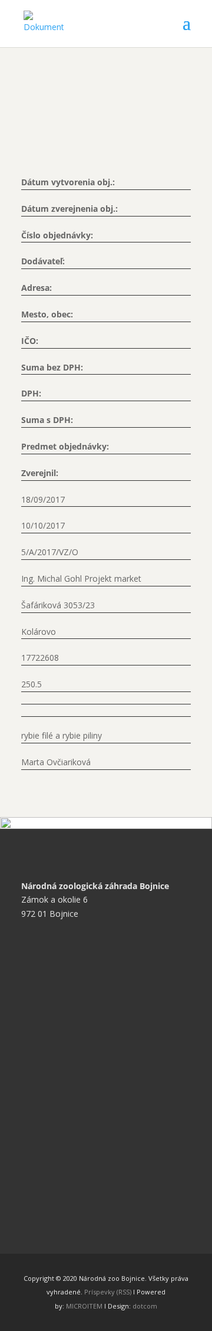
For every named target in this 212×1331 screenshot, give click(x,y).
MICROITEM (84, 1306)
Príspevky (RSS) (107, 1291)
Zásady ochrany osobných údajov (93, 1008)
